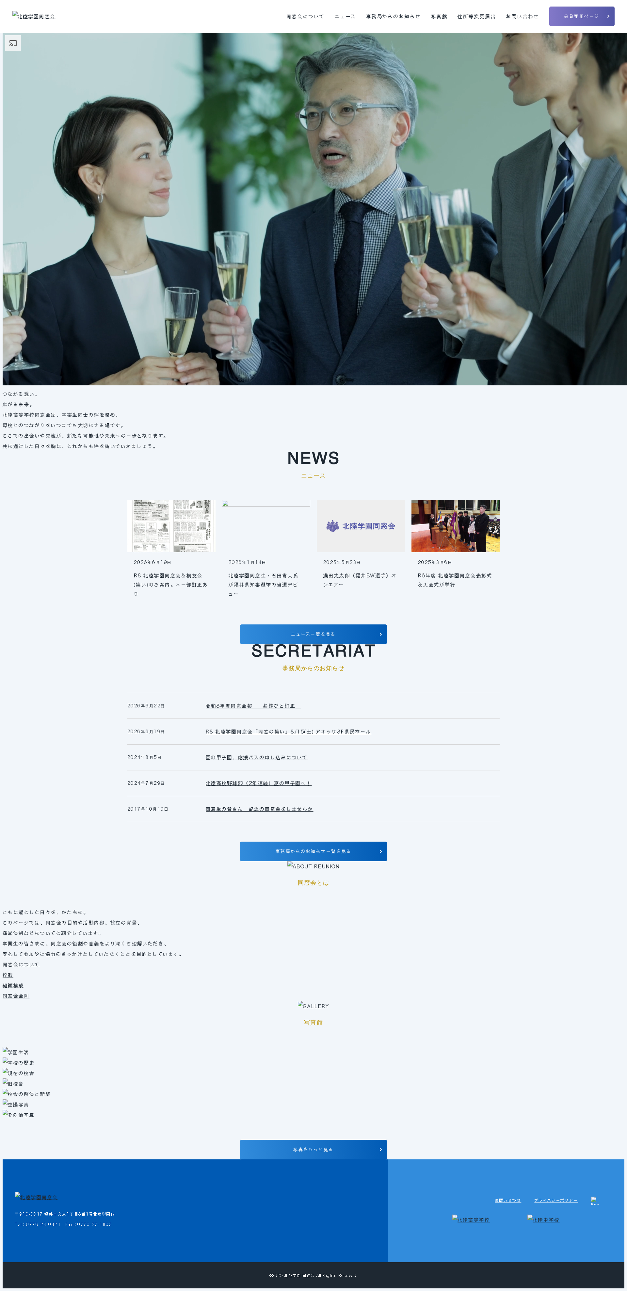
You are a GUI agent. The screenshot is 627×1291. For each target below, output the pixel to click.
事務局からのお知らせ (394, 16)
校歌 (8, 974)
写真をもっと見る (313, 1149)
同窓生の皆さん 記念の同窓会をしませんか (260, 809)
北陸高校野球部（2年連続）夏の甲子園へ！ (259, 783)
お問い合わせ (522, 16)
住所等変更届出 (477, 16)
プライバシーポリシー (556, 1200)
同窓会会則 (16, 995)
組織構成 (13, 985)
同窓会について (305, 16)
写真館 (439, 16)
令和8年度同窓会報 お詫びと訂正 (253, 705)
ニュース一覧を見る (313, 634)
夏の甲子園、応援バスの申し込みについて (257, 757)
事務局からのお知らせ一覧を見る (313, 851)
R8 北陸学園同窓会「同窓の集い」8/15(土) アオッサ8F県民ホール (288, 731)
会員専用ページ (581, 16)
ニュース (345, 16)
